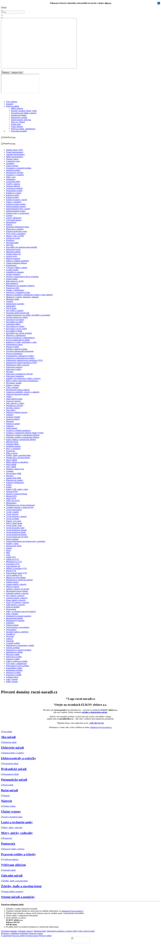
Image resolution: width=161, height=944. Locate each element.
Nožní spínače (11, 428)
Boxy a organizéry (13, 448)
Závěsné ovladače (13, 417)
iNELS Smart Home (14, 523)
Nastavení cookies (35, 933)
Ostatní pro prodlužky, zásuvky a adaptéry (22, 392)
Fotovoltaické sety (13, 566)
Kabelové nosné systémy (16, 204)
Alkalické (10, 641)
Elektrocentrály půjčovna (21, 120)
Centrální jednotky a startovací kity (20, 507)
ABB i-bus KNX (13, 501)
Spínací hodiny (12, 279)
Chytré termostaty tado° (15, 528)
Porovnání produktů (19, 131)
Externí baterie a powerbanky (17, 627)
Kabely (9, 487)
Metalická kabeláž (13, 252)
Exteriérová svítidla (13, 675)
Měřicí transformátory (14, 157)
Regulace (9, 476)
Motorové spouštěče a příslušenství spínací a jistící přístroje (29, 295)
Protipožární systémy (14, 191)
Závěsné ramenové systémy (17, 317)
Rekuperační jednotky (15, 172)
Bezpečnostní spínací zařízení (17, 390)
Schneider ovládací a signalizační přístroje (22, 437)
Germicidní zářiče (13, 182)
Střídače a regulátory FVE (16, 568)
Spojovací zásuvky (13, 401)
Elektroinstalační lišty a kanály (18, 209)
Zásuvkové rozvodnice (15, 320)
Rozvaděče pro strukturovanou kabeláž (21, 247)
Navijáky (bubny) (13, 408)
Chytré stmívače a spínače (16, 516)
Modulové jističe (12, 299)
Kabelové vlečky (12, 195)
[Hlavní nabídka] (2, 10)
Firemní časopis (32, 936)
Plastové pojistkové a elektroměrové (20, 338)
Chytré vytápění (12, 512)
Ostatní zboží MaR (13, 478)
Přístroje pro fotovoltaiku (16, 577)
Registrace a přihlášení (10, 933)
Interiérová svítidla (13, 672)
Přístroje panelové (13, 258)
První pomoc (11, 609)
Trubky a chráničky (14, 202)
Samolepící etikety (13, 324)
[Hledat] (2, 17)
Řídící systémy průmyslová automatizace (22, 381)
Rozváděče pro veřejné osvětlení (19, 333)
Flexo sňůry (10, 410)
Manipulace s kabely (19, 117)
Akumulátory (11, 629)
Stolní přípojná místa (14, 399)
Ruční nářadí (11, 464)
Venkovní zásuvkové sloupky (17, 394)
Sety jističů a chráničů (14, 310)
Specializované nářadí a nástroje (23, 113)
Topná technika (12, 166)
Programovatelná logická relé (17, 313)
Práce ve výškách (18, 122)
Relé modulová (12, 283)
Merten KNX (11, 496)
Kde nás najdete (18, 936)
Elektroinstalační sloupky (16, 206)
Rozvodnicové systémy (15, 326)
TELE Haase (11, 308)
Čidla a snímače (12, 387)
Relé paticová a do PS (15, 281)
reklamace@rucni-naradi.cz (101, 727)
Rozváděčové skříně (14, 331)
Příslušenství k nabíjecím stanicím (19, 580)
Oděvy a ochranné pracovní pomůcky (21, 611)
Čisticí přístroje (17, 126)
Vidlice (9, 396)
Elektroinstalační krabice (16, 211)
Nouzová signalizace (14, 353)
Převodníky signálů (13, 383)
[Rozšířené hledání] (2, 15)
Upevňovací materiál (14, 188)
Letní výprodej (12, 679)
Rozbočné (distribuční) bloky (17, 227)
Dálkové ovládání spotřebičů (17, 261)
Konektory (10, 240)
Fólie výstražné (12, 614)
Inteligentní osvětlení (14, 670)
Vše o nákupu (11, 102)
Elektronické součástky (15, 304)
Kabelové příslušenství (15, 482)
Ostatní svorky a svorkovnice (17, 213)
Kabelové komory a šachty (16, 200)
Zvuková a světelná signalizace (18, 430)
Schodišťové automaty (15, 272)
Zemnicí (9, 215)
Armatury (10, 471)
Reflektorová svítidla (14, 652)
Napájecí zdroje (12, 159)
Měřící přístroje (17, 108)
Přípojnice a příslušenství (16, 335)
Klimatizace (10, 179)
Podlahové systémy (13, 193)
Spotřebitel (23, 933)
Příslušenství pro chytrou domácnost (20, 505)
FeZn (8, 555)
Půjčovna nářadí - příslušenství (23, 129)
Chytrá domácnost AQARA (17, 537)
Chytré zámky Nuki (14, 525)
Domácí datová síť (13, 254)
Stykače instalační (13, 274)
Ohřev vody (11, 177)
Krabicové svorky (13, 238)
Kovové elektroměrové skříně (18, 340)
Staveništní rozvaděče (14, 322)
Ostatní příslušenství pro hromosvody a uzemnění (25, 541)
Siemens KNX (12, 491)
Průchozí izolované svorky (16, 231)
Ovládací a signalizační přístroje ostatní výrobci (25, 433)
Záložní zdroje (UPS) (14, 150)
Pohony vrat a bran (13, 521)
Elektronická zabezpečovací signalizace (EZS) (24, 360)
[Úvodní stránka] (4, 7)
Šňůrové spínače (12, 587)
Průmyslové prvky (13, 249)
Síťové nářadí (11, 460)
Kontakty (9, 104)
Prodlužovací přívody (14, 405)
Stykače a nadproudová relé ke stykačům (22, 277)
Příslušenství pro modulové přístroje (20, 286)
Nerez (8, 550)
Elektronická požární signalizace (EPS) (21, 363)
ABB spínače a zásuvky (15, 605)
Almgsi (9, 548)
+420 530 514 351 (96, 723)
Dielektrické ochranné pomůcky (18, 616)
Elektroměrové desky (14, 344)
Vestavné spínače (13, 419)
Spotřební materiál (13, 446)
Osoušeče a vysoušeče (15, 175)
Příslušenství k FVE (14, 562)
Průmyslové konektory (15, 376)
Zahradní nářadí (12, 444)
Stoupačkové (11, 222)
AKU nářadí (11, 467)
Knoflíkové (10, 634)
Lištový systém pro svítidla (16, 661)
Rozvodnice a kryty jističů (16, 329)
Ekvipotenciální (12, 243)
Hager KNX (11, 498)
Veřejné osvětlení (13, 648)
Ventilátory (10, 163)
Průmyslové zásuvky (14, 367)
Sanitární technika (13, 170)
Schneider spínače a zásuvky (17, 593)
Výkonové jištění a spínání (16, 267)
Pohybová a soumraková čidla (18, 292)
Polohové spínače (13, 424)
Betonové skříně (12, 347)
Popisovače (10, 451)
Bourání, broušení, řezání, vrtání (24, 111)
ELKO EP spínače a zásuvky (17, 602)
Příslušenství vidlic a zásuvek (17, 365)
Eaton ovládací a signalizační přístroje (21, 439)
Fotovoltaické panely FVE (16, 573)
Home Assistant (12, 539)
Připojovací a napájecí (15, 229)
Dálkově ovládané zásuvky (17, 412)
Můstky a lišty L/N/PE (15, 236)
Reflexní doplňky (13, 607)
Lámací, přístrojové (13, 218)
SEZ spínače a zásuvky (15, 596)
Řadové (9, 224)
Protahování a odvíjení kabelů (18, 458)
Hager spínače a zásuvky (16, 600)
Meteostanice (11, 503)
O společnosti (6, 936)
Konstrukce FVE (13, 564)
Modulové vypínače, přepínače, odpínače (22, 297)
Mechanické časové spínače (17, 591)
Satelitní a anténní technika (16, 349)
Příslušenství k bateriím (15, 620)
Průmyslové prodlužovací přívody (19, 374)
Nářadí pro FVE (12, 559)
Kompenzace (11, 265)
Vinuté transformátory (14, 152)
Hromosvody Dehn (13, 546)
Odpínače (10, 426)
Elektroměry (11, 306)
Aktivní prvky (11, 256)
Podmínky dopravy (25, 931)
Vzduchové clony (13, 161)
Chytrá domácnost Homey (16, 534)
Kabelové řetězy (12, 197)
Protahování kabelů (18, 115)
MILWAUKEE (12, 442)
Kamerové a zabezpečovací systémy (20, 358)
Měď (8, 553)
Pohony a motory (13, 385)
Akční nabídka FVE (14, 575)
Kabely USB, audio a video (17, 489)
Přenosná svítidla (12, 654)
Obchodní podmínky (9, 931)
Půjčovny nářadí (44, 936)
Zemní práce (16, 124)
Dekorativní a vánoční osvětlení (18, 650)
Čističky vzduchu (13, 184)
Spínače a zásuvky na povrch (17, 589)
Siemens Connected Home (16, 494)
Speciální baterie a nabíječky (17, 632)
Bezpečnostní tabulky (14, 618)
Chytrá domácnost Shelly (16, 532)
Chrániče (9, 301)
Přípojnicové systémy (14, 480)
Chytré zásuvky (12, 514)
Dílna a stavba (11, 453)
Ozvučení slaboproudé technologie (20, 351)
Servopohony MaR (13, 473)
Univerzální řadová (13, 220)
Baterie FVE (11, 571)
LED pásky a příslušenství (16, 663)
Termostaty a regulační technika (18, 168)
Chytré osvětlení (12, 519)
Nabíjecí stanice (12, 582)
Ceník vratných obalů (86, 931)
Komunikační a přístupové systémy (20, 356)
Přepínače (10, 421)
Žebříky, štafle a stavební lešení (18, 455)
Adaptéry (9, 415)
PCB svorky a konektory (16, 234)
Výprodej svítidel (13, 643)
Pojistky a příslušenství (15, 290)
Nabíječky (10, 623)
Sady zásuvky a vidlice (15, 403)
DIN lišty (9, 245)
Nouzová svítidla (12, 659)
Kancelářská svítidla (14, 668)
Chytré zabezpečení (14, 510)
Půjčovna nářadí (12, 106)
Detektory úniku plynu (15, 469)
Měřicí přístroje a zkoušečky (17, 462)
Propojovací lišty (12, 288)
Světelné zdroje (12, 677)
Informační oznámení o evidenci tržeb (62, 931)
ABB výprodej (12, 682)
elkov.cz (108, 3)
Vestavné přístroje (13, 186)
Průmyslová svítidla (14, 657)
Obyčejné (10, 636)
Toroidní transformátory (15, 154)
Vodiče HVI (11, 557)
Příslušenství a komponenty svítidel (20, 645)
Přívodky (9, 372)
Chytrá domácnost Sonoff (16, 530)
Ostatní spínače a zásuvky (16, 584)
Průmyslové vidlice (13, 369)
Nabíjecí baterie (12, 625)
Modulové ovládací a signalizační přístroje (22, 435)
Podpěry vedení (12, 544)
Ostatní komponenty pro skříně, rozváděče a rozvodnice (28, 315)
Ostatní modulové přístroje (16, 263)
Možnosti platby (40, 931)
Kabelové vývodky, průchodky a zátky (21, 342)
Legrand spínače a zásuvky (17, 598)
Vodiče (9, 485)
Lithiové (9, 639)
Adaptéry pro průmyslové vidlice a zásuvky (23, 378)
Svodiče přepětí (12, 270)
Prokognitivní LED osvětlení (17, 666)
